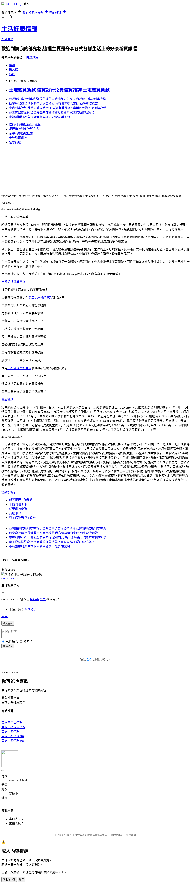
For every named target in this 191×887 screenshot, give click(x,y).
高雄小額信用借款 (13, 727)
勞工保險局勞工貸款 (22, 517)
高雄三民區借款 (11, 722)
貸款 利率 (15, 513)
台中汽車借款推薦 (21, 133)
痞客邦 (34, 599)
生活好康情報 (19, 29)
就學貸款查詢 (18, 508)
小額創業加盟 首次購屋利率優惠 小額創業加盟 (39, 117)
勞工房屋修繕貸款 (40, 297)
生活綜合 (31, 609)
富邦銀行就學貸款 (13, 281)
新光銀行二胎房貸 (21, 499)
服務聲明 (131, 835)
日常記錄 (32, 57)
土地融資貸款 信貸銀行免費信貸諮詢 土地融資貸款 (59, 90)
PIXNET (67, 835)
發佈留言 (8, 646)
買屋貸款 (7, 399)
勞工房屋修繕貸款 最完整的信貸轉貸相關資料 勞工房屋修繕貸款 (51, 112)
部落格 (13, 69)
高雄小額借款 (10, 731)
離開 (21, 879)
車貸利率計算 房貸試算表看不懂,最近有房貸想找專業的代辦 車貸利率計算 (58, 108)
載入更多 (8, 623)
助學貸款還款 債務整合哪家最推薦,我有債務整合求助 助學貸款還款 (53, 103)
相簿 (12, 65)
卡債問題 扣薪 (18, 504)
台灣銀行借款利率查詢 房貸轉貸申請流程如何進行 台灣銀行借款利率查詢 (57, 99)
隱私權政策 (116, 835)
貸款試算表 (8, 492)
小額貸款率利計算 (19, 368)
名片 (12, 74)
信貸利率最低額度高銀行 (25, 124)
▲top (4, 616)
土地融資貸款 (18, 137)
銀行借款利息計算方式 (24, 128)
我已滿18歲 (9, 879)
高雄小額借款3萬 (12, 736)
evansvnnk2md (10, 578)
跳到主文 (7, 39)
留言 (43, 599)
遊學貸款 (15, 142)
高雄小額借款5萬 (12, 740)
